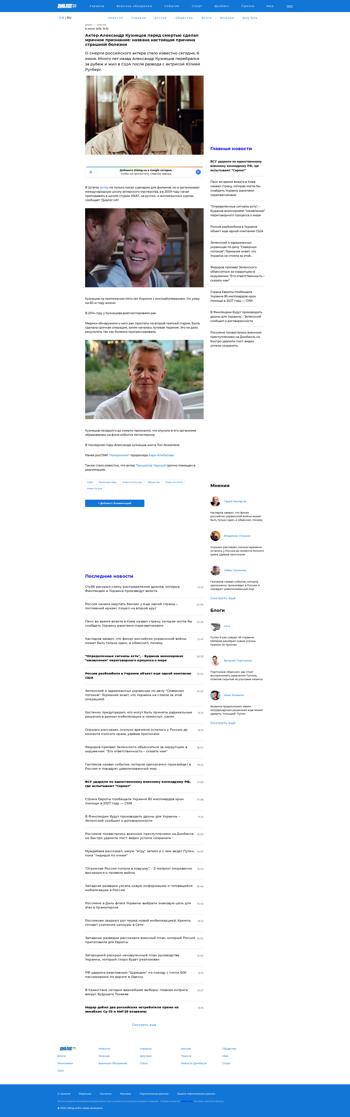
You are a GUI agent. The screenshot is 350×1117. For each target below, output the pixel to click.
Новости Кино (174, 482)
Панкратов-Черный (151, 465)
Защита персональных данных (196, 1093)
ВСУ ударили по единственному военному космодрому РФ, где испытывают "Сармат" (236, 166)
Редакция (85, 1093)
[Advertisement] (144, 537)
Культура (101, 25)
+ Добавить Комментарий (114, 503)
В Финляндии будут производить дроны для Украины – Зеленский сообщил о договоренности (236, 316)
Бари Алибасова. (161, 455)
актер (104, 187)
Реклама (125, 1093)
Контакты (106, 1093)
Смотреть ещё (144, 1025)
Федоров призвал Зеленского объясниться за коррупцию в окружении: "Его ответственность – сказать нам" (237, 274)
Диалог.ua (187, 1101)
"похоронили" (119, 455)
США (90, 482)
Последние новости (109, 576)
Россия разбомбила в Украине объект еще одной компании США (236, 229)
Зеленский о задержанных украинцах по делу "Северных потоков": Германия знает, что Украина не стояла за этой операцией (134, 695)
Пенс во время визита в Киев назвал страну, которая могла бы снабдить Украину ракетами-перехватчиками (235, 188)
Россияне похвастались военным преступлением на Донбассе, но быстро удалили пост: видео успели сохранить (236, 339)
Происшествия (107, 482)
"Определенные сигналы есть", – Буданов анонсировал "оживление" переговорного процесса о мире (237, 211)
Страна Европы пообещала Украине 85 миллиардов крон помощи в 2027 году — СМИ (233, 296)
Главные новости (231, 148)
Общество (154, 482)
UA (62, 18)
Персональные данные (153, 1093)
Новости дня (94, 488)
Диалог (89, 25)
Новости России (132, 482)
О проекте (63, 1093)
